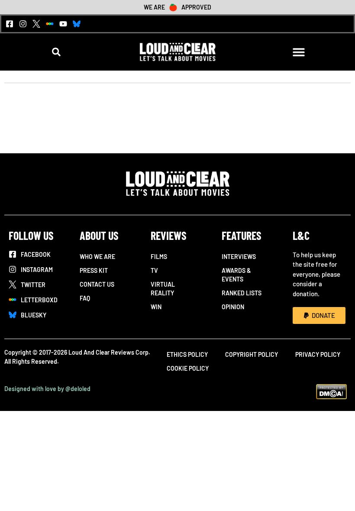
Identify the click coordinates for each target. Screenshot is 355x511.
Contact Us (97, 284)
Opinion (233, 306)
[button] (56, 52)
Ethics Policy (187, 354)
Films (159, 256)
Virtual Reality (163, 289)
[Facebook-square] (9, 24)
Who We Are (97, 256)
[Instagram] (23, 24)
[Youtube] (63, 24)
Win (156, 306)
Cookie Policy (188, 368)
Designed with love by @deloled (47, 388)
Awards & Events (236, 275)
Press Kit (94, 270)
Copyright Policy (251, 354)
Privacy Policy (317, 354)
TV (154, 270)
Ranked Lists (241, 293)
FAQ (85, 298)
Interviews (239, 256)
